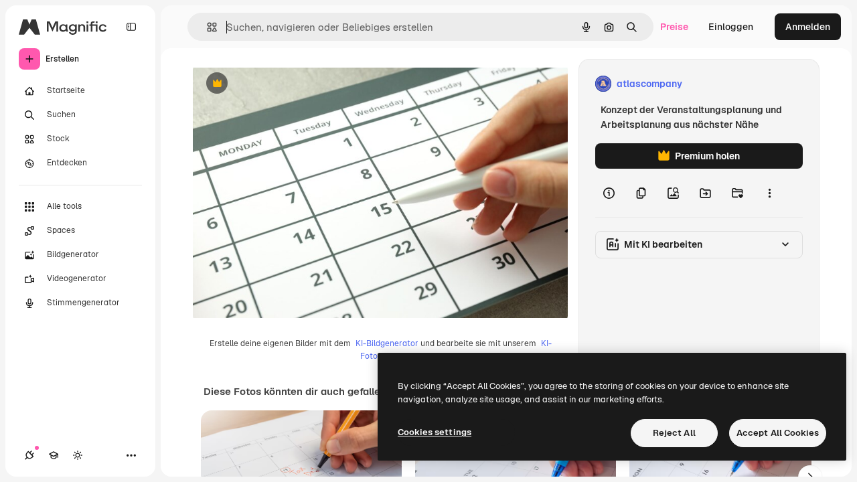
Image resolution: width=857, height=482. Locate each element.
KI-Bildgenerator (387, 343)
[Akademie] (53, 455)
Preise (674, 27)
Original (278, 84)
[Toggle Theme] (77, 455)
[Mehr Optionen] (769, 192)
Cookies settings (434, 432)
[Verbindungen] (29, 455)
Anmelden (807, 27)
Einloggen (730, 27)
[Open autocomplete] (206, 27)
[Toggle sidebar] (131, 26)
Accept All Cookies (777, 432)
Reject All (674, 432)
